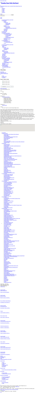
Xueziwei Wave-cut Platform (8, 188)
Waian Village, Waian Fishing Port (9, 187)
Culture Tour (6, 22)
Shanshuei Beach (6, 154)
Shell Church (6, 238)
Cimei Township (4, 173)
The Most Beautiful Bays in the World (7, 19)
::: (0, 5)
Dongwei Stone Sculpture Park (8, 162)
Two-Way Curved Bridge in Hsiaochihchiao (10, 181)
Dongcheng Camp (6, 261)
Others (3, 383)
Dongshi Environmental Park (8, 202)
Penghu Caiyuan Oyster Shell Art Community (10, 159)
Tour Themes (4, 32)
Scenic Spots (2, 286)
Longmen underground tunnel (6, 373)
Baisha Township (4, 208)
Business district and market (10, 37)
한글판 (3, 11)
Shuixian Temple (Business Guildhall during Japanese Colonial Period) (14, 255)
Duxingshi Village (6, 152)
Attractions (5, 29)
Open (1, 358)
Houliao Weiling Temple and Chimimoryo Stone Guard (12, 218)
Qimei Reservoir (6, 180)
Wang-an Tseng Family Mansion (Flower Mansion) (11, 134)
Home (1, 6)
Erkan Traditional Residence (8, 185)
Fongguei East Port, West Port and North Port (10, 256)
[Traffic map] (17, 386)
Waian (5, 260)
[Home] (9, 3)
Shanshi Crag (6, 268)
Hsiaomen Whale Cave (7, 186)
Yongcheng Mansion (7, 190)
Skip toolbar (2, 71)
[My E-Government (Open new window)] (3, 390)
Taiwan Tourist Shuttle (9, 42)
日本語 (3, 10)
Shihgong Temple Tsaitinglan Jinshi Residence (10, 153)
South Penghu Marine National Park (11, 28)
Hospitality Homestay (7, 39)
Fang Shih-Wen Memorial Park (8, 222)
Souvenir (7, 36)
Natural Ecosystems (7, 26)
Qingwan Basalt (6, 266)
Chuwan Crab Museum (7, 184)
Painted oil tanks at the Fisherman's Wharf (10, 150)
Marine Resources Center (7, 156)
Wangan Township (5, 133)
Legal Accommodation (7, 38)
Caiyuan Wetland (6, 235)
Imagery (5, 25)
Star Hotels (3, 63)
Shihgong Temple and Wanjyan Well (9, 241)
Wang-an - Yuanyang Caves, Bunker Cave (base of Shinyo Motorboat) (14, 141)
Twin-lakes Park (6, 239)
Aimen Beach (6, 199)
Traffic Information (5, 40)
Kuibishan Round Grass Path (8, 207)
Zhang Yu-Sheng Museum (8, 223)
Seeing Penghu (4, 20)
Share (5, 72)
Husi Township (4, 196)
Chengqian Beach (6, 221)
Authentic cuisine (8, 34)
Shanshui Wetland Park (7, 170)
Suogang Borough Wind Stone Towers (9, 270)
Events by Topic (4, 31)
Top (1, 392)
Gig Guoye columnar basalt (8, 183)
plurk (6, 73)
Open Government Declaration (13, 389)
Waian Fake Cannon (7, 194)
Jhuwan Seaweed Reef (7, 191)
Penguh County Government (9, 6)
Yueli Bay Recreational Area (8, 271)
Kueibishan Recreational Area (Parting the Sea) (11, 267)
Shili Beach (5, 167)
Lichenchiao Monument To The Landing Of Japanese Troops (13, 205)
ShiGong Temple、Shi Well (8, 165)
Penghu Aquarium (6, 228)
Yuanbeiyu (5, 212)
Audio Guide (5, 88)
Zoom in (1, 72)
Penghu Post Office (7, 236)
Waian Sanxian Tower (7, 262)
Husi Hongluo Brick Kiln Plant (8, 244)
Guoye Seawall (6, 279)
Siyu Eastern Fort (6, 195)
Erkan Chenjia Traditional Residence (9, 231)
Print (3, 72)
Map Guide (5, 30)
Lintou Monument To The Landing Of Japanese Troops (12, 198)
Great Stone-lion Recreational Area (9, 179)
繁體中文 (3, 8)
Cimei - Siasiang (6, 272)
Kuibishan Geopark (7, 200)
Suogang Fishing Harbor (7, 147)
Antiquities (7, 24)
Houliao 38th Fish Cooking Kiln (8, 219)
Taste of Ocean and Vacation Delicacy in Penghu (9, 369)
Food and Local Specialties (6, 58)
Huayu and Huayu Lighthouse (8, 137)
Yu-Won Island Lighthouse (8, 182)
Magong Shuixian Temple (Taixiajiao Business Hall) (11, 240)
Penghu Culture (8, 23)
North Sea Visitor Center (7, 229)
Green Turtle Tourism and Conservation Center (11, 136)
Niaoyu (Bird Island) (7, 211)
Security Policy (7, 389)
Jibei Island (5, 225)
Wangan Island (6, 139)
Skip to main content (3, 0)
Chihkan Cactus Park (7, 249)
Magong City (4, 143)
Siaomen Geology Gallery (8, 189)
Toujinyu (5, 276)
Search (1, 14)
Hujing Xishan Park (7, 273)
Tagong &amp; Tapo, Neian (8, 193)
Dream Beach (6, 232)
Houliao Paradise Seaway (7, 282)
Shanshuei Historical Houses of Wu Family (10, 274)
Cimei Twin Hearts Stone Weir (8, 174)
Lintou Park (5, 201)
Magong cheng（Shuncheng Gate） (9, 158)
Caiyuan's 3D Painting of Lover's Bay (9, 160)
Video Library (4, 53)
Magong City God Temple (8, 242)
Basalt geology (8, 27)
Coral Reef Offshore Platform (8, 175)
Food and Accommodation (6, 33)
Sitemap (3, 6)
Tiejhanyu (5, 278)
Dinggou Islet (6, 280)
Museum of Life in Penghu (8, 157)
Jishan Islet (5, 277)
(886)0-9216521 (4, 105)
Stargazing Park (6, 246)
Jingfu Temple (6, 247)
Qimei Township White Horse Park (9, 177)
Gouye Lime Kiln (6, 233)
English (3, 9)
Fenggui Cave (6, 169)
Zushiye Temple (6, 243)
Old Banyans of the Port (7, 263)
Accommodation (3, 356)
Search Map (4, 132)
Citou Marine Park (6, 214)
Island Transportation (7, 41)
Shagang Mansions (6, 204)
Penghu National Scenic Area (17, 6)
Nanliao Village (6, 227)
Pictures (1, 88)
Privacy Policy (2, 389)
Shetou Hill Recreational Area (8, 163)
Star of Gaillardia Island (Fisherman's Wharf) (10, 234)
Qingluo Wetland (6, 203)
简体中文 (3, 12)
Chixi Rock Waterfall (7, 226)
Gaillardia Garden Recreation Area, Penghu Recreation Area (12, 155)
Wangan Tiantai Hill (7, 138)
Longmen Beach (6, 197)
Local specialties (8, 35)
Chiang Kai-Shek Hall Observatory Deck (10, 248)
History (5, 21)
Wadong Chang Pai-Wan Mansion (9, 216)
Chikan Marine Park (7, 213)
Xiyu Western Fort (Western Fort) (9, 258)
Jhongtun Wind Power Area (8, 209)
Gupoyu (5, 281)
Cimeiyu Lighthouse (7, 178)
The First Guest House (7, 149)
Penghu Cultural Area (7, 230)
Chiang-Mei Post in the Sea (8, 217)
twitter (4, 73)
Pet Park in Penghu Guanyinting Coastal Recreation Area (12, 164)
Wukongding (6, 251)
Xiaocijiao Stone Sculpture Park (8, 192)
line (7, 73)
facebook (1, 73)
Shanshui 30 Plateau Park (7, 161)
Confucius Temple (6, 257)
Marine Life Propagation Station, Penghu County (11, 265)
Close (1, 17)
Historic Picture (6, 48)
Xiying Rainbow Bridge (7, 224)
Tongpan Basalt (6, 146)
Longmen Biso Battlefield (7, 253)
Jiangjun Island (6, 135)
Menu (1, 18)
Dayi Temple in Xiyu (7, 252)
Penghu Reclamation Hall (7, 151)
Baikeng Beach (6, 269)
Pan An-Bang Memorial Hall (8, 250)
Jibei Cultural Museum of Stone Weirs (9, 245)
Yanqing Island (6, 206)
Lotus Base (5, 168)
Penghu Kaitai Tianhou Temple (8, 148)
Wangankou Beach (6, 142)
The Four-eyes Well (7, 144)
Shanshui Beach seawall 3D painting (9, 172)
